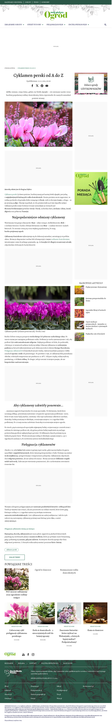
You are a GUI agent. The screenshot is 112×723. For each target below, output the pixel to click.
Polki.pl (59, 686)
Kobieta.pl (8, 690)
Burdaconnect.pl (88, 686)
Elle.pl (6, 686)
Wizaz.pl (59, 698)
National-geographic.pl (38, 694)
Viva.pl (59, 694)
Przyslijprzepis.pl (62, 690)
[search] (105, 24)
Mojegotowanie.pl (36, 690)
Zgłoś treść (14, 557)
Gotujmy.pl (8, 698)
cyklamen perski (11, 550)
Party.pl (33, 698)
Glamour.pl (8, 694)
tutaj (20, 720)
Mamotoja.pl (34, 686)
